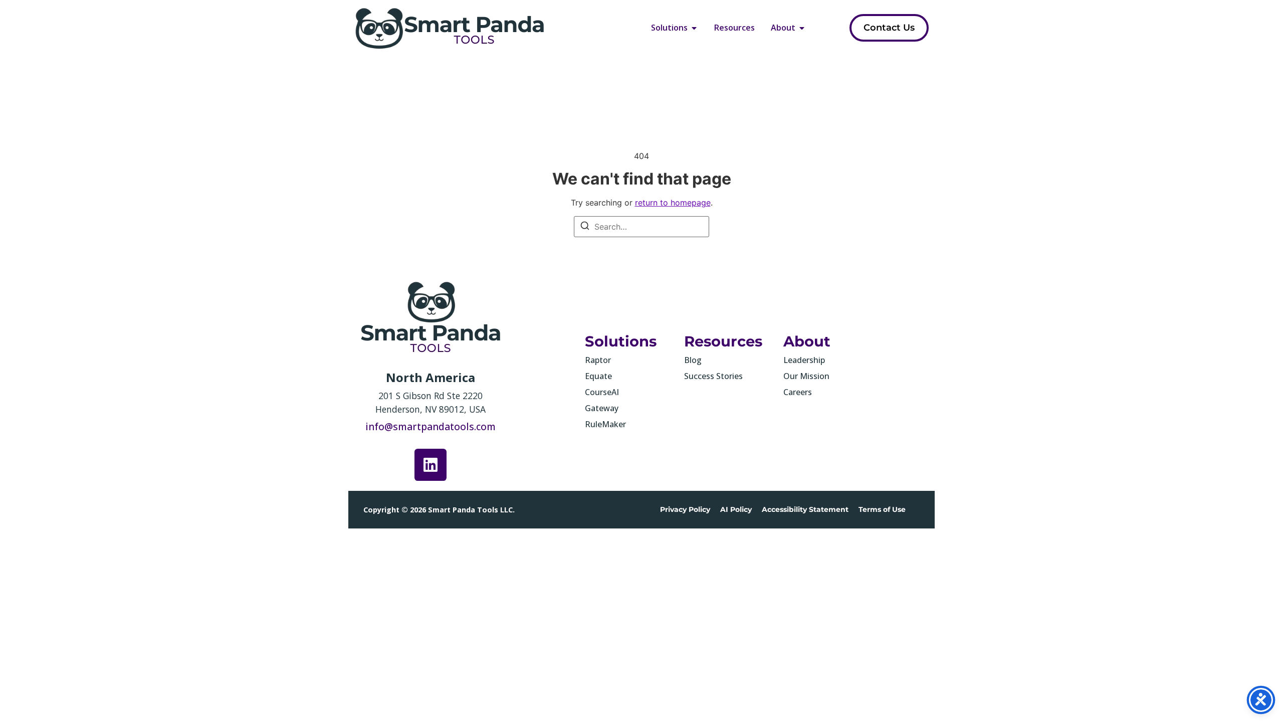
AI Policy (736, 509)
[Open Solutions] (694, 28)
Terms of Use (882, 509)
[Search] (585, 227)
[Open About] (802, 28)
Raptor (598, 360)
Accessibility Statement (805, 509)
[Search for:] (641, 226)
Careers (797, 392)
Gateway (601, 408)
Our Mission (806, 376)
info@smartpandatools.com (430, 426)
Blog (693, 360)
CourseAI (602, 392)
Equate (598, 376)
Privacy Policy (685, 509)
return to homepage (673, 203)
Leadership (804, 360)
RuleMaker (605, 424)
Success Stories (713, 376)
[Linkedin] (430, 465)
